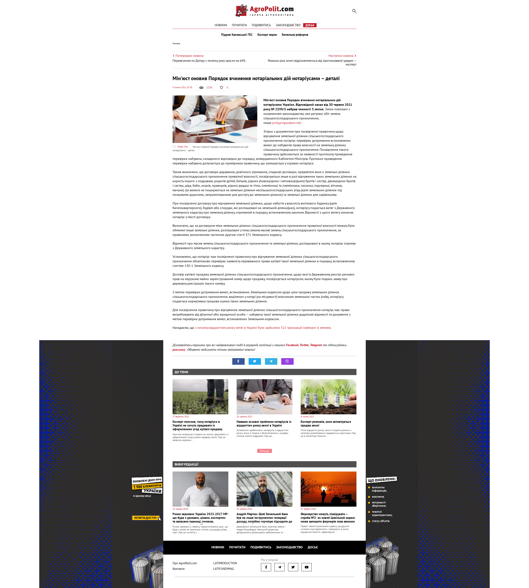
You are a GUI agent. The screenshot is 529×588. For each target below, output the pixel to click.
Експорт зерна (267, 35)
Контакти (179, 569)
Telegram (316, 345)
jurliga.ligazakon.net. (286, 123)
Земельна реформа (295, 35)
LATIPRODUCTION (225, 563)
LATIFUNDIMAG (223, 569)
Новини (221, 25)
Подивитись (261, 25)
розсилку (179, 349)
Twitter (304, 345)
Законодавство (288, 25)
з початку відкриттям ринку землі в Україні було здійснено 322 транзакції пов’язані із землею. (263, 327)
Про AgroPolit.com (185, 563)
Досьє (309, 25)
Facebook (292, 345)
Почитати (239, 25)
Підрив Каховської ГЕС (237, 35)
